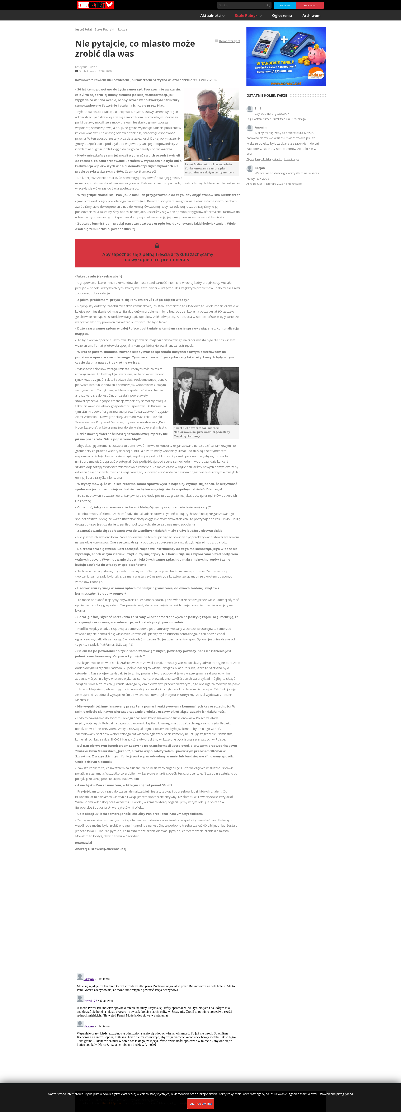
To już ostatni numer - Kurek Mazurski (268, 119)
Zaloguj (285, 5)
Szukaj (268, 5)
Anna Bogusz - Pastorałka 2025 (265, 184)
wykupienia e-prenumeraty (160, 259)
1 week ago (299, 119)
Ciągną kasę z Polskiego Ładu (264, 159)
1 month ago (291, 159)
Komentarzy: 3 (229, 41)
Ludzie (93, 67)
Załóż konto (309, 5)
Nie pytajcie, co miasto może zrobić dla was (135, 48)
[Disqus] (157, 910)
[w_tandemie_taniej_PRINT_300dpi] (286, 56)
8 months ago (294, 184)
